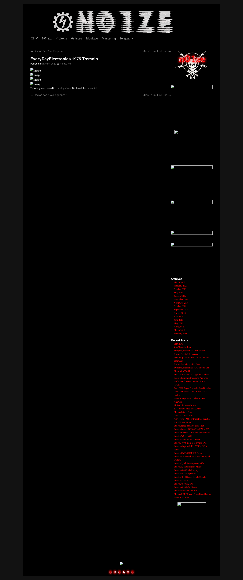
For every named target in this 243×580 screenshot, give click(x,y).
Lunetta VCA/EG (181, 480)
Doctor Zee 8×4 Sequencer (48, 51)
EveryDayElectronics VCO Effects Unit (191, 367)
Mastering (109, 38)
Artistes (76, 38)
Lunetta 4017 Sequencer (185, 473)
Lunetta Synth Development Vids (189, 463)
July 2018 (178, 316)
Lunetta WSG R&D (183, 435)
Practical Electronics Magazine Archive (191, 374)
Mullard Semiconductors (185, 405)
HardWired (65, 63)
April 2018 (179, 326)
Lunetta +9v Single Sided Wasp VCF (190, 442)
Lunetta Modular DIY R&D (186, 490)
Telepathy (126, 38)
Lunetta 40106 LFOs (183, 483)
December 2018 (181, 299)
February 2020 (180, 285)
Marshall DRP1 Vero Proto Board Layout (192, 493)
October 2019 (180, 288)
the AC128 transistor (183, 415)
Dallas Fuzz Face (181, 497)
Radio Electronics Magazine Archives (191, 377)
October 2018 (180, 306)
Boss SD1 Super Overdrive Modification (192, 388)
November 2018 (181, 302)
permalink (92, 88)
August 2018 (180, 312)
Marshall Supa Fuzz (183, 411)
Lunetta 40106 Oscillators (185, 487)
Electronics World (182, 370)
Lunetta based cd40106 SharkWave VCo (192, 428)
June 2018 (178, 319)
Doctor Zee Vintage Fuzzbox (187, 364)
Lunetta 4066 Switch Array (186, 469)
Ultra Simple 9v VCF (183, 422)
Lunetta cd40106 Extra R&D (187, 439)
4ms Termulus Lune (157, 51)
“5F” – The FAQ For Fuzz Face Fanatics (192, 418)
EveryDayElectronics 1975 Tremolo (190, 350)
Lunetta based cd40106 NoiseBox (189, 425)
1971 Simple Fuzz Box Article (187, 408)
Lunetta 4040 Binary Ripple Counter (190, 476)
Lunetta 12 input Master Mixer (187, 466)
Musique (92, 38)
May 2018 (178, 323)
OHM (34, 38)
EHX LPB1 (179, 343)
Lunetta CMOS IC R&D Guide (188, 452)
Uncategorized (63, 88)
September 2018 (181, 309)
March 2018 (179, 329)
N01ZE (47, 38)
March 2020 (179, 282)
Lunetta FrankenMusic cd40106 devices (192, 432)
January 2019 (180, 295)
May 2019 (178, 292)
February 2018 (180, 333)
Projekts (61, 38)
